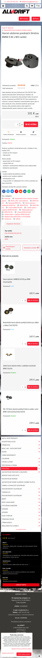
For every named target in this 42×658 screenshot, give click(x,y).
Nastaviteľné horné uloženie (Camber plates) (18, 482)
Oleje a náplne (7, 516)
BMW (6, 239)
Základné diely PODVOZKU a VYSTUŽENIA (17, 217)
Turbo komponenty (9, 455)
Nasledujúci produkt (30, 248)
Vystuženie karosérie (9, 506)
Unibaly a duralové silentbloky (13, 485)
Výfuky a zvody (7, 462)
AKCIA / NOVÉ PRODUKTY (10, 438)
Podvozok (7, 198)
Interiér (5, 512)
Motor (4, 452)
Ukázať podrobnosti (8, 653)
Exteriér (5, 509)
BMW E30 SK (24, 205)
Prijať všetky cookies (24, 654)
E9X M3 (19, 233)
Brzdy (4, 499)
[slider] (21, 85)
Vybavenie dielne (8, 519)
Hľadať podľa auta (27, 210)
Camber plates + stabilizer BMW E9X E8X (17, 214)
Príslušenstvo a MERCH (10, 526)
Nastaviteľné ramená (9, 479)
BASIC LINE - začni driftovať (19, 201)
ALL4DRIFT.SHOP (21, 529)
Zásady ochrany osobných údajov (21, 649)
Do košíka (32, 124)
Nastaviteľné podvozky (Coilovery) (14, 472)
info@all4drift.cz (23, 610)
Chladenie (5, 458)
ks (25, 300)
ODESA (18, 219)
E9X (15, 233)
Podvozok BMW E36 (14, 203)
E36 (6, 233)
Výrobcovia (7, 219)
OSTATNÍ (10, 233)
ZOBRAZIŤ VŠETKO (21, 584)
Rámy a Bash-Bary (8, 502)
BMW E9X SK (8, 212)
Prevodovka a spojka (9, 465)
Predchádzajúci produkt (10, 248)
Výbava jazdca (7, 522)
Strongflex (6, 492)
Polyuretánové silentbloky (12, 489)
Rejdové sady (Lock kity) (10, 475)
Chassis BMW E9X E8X (15, 208)
